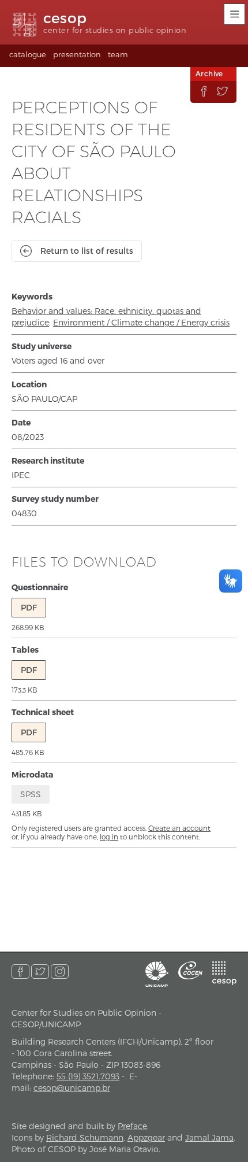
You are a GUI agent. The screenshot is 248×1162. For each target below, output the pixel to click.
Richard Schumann (84, 1137)
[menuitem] (28, 56)
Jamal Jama (209, 1137)
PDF (29, 607)
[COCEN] (190, 970)
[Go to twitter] (40, 971)
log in (109, 836)
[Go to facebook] (20, 971)
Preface (132, 1126)
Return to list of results (86, 251)
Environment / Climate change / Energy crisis (141, 322)
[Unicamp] (156, 974)
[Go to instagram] (60, 971)
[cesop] (224, 973)
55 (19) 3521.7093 (88, 1076)
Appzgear (146, 1137)
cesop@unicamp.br (71, 1088)
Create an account (179, 828)
